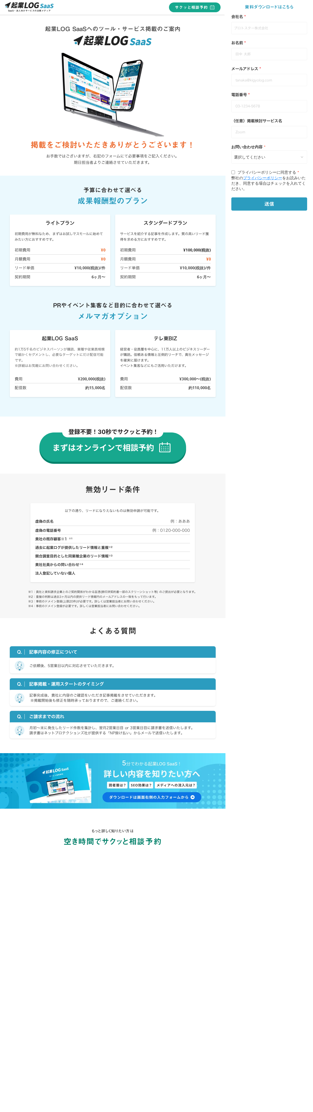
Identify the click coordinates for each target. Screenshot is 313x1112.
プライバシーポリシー (262, 177)
